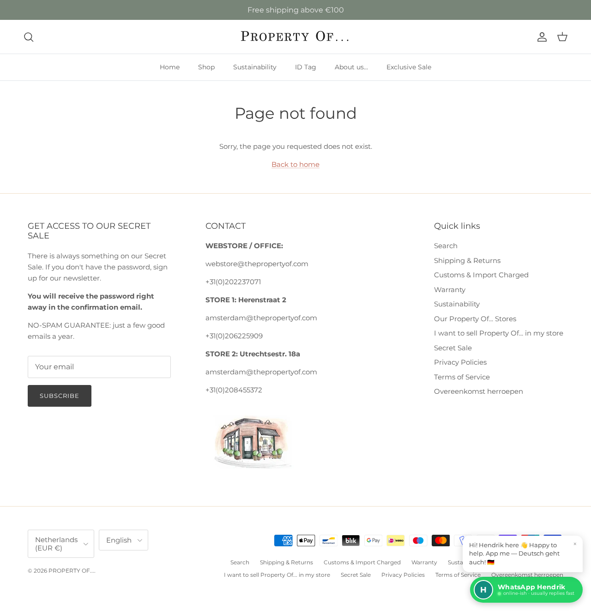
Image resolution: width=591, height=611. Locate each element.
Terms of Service (462, 377)
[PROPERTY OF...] (295, 36)
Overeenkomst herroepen (478, 391)
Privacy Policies (460, 362)
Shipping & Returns (467, 260)
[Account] (540, 37)
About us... (351, 67)
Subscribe (59, 395)
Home (170, 67)
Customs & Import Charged (481, 274)
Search (446, 245)
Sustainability (255, 67)
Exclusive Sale (408, 67)
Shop (206, 67)
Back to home (295, 164)
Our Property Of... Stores (475, 318)
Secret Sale (453, 347)
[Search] (28, 37)
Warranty (449, 289)
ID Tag (305, 67)
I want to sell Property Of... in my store (498, 333)
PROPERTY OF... (71, 570)
